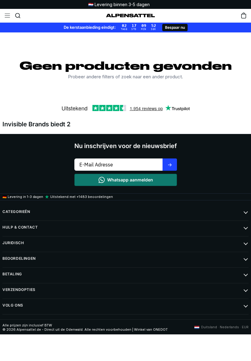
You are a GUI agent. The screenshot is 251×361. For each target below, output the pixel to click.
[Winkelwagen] (243, 15)
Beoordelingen (19, 258)
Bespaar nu (175, 27)
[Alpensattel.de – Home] (130, 15)
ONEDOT (160, 329)
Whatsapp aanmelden (130, 179)
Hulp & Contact (20, 227)
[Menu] (7, 15)
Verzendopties (19, 289)
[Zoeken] (18, 16)
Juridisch (13, 242)
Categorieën (16, 211)
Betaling (12, 274)
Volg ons (12, 305)
